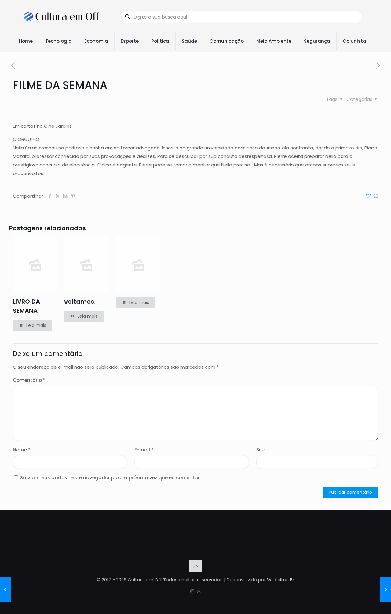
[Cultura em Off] (61, 17)
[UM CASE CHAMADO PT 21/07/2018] (5, 589)
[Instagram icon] (192, 591)
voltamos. (80, 301)
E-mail (144, 450)
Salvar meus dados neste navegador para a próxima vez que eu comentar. (110, 477)
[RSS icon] (198, 591)
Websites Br (280, 579)
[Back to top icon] (195, 566)
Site (260, 450)
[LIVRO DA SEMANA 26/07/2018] (385, 589)
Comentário (29, 380)
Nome (22, 450)
